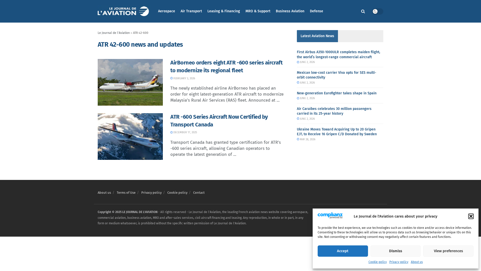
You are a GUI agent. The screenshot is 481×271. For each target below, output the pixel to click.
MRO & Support (258, 11)
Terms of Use (126, 192)
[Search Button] (363, 11)
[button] (470, 216)
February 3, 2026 (184, 78)
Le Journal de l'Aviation (114, 33)
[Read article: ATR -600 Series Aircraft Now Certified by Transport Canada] (130, 136)
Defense (316, 11)
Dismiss (395, 251)
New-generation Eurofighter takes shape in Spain (337, 93)
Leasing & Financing (223, 11)
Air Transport (191, 11)
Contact (199, 192)
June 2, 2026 (307, 62)
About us (417, 262)
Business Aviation (290, 11)
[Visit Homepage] (124, 11)
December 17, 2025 (185, 132)
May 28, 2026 (307, 139)
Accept (342, 251)
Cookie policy (378, 262)
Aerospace (166, 11)
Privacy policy (398, 262)
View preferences (448, 251)
